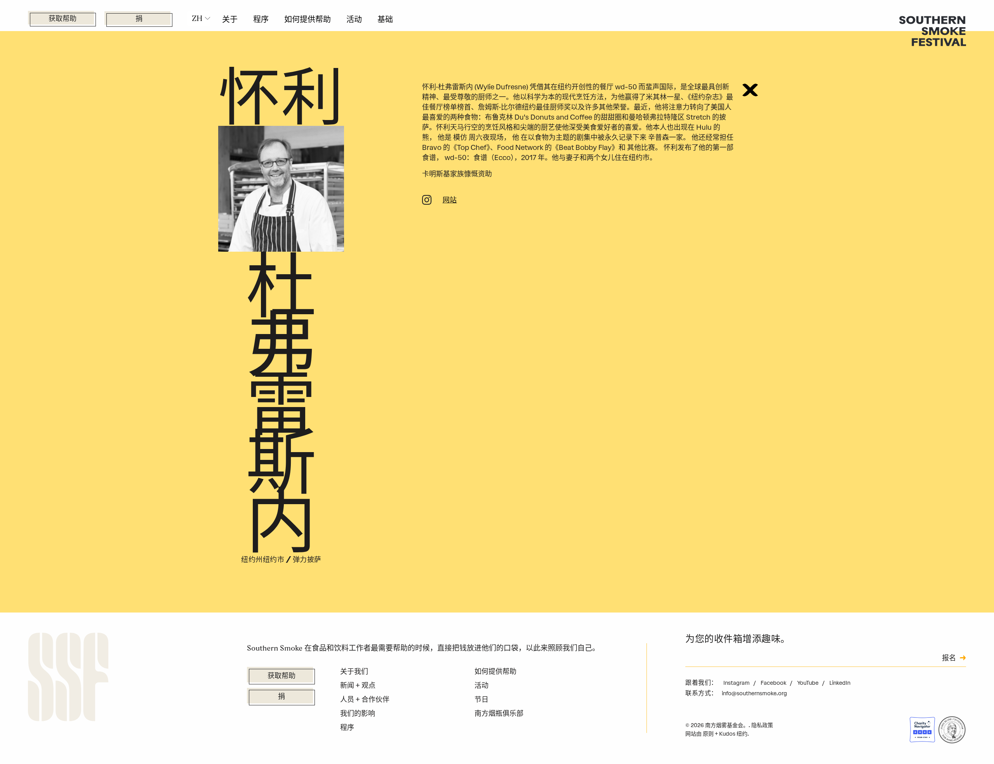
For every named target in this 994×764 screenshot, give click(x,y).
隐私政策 (762, 725)
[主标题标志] (932, 30)
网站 (450, 200)
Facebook (774, 683)
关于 (230, 19)
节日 (481, 699)
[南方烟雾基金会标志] (68, 678)
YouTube (808, 683)
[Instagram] (427, 201)
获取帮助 (62, 19)
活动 (354, 19)
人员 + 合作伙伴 (364, 699)
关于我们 (354, 671)
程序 (261, 19)
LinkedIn (839, 683)
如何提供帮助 (307, 19)
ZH (197, 18)
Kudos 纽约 (733, 734)
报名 (949, 658)
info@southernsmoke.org (754, 693)
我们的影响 (357, 713)
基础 (385, 19)
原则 (708, 734)
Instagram (737, 683)
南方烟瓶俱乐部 (498, 713)
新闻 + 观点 (357, 685)
